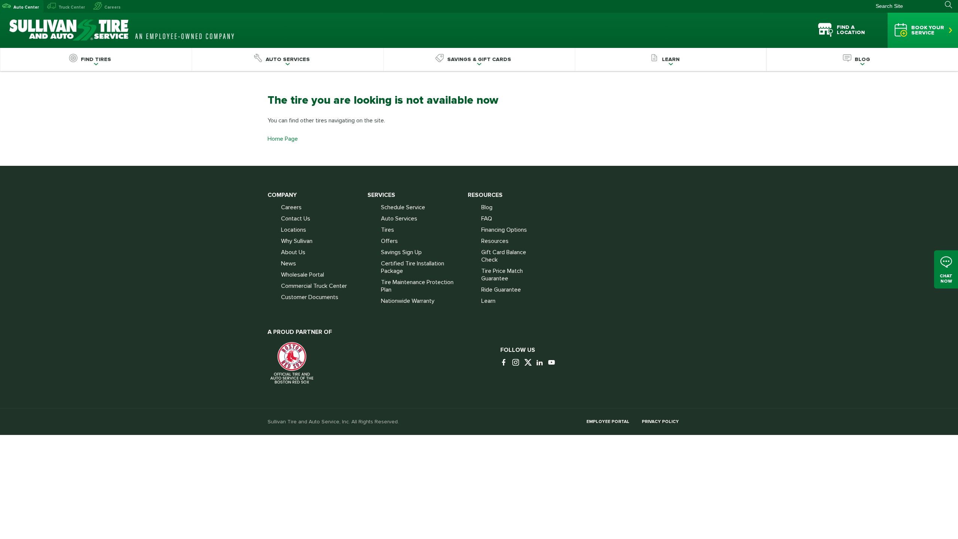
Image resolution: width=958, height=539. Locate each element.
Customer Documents (309, 297)
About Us (293, 252)
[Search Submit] (951, 5)
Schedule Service (403, 207)
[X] (529, 363)
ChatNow (946, 278)
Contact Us (295, 218)
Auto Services (399, 218)
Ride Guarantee (501, 289)
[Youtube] (553, 363)
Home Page (283, 139)
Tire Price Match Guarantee (502, 274)
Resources (495, 241)
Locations (293, 230)
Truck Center (71, 7)
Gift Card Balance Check (503, 256)
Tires (387, 230)
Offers (389, 241)
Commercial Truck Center (314, 286)
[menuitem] (96, 59)
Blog (486, 207)
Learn (488, 301)
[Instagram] (517, 363)
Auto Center (26, 7)
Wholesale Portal (302, 274)
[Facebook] (505, 363)
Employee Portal (607, 421)
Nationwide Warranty (407, 301)
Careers (112, 7)
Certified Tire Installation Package (412, 267)
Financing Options (504, 230)
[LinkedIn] (541, 363)
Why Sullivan (296, 241)
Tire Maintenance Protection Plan (417, 285)
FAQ (486, 218)
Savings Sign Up (401, 252)
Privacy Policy (660, 421)
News (288, 263)
